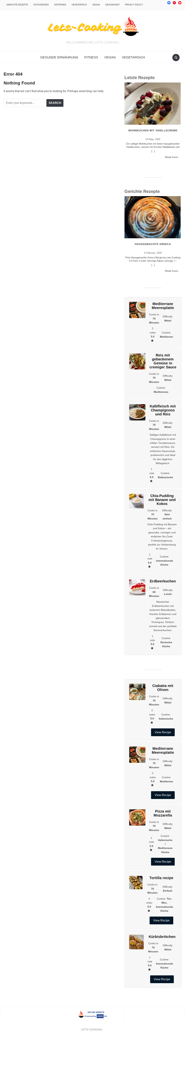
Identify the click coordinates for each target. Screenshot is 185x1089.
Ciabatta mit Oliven (162, 688)
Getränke (60, 4)
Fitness (91, 57)
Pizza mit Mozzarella (163, 813)
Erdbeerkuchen (163, 581)
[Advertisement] (92, 1062)
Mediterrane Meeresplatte (163, 306)
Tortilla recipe (161, 878)
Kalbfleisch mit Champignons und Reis (163, 410)
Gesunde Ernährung (59, 57)
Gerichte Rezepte (17, 4)
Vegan (96, 4)
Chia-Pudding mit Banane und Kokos (162, 500)
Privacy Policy (134, 4)
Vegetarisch (79, 4)
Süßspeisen (41, 4)
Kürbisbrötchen (162, 937)
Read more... (172, 157)
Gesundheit (112, 4)
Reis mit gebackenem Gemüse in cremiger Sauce (162, 361)
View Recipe (163, 732)
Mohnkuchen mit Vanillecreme (152, 130)
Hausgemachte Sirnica (153, 244)
